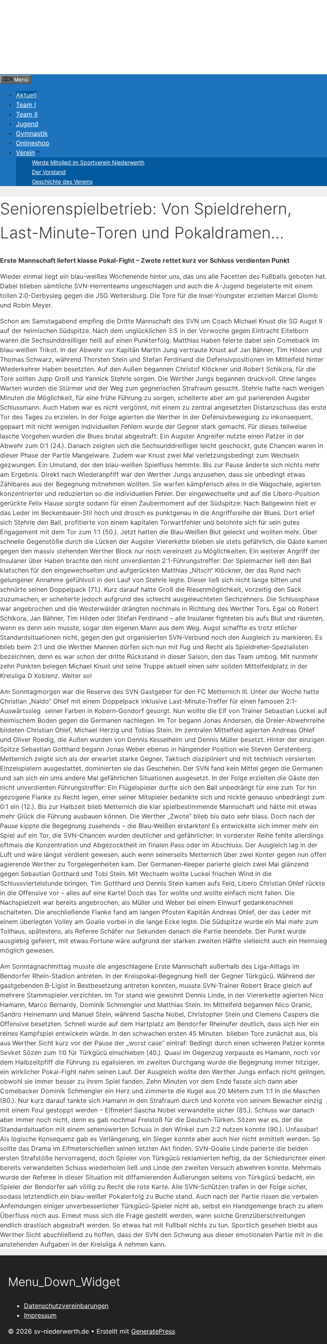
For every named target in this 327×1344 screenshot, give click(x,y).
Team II (26, 114)
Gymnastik (32, 133)
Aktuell (26, 95)
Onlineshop (32, 143)
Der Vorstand (49, 171)
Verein (25, 153)
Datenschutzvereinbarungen (66, 1306)
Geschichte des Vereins (62, 181)
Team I (26, 105)
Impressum (40, 1315)
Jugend (27, 124)
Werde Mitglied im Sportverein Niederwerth (88, 162)
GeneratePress (153, 1331)
